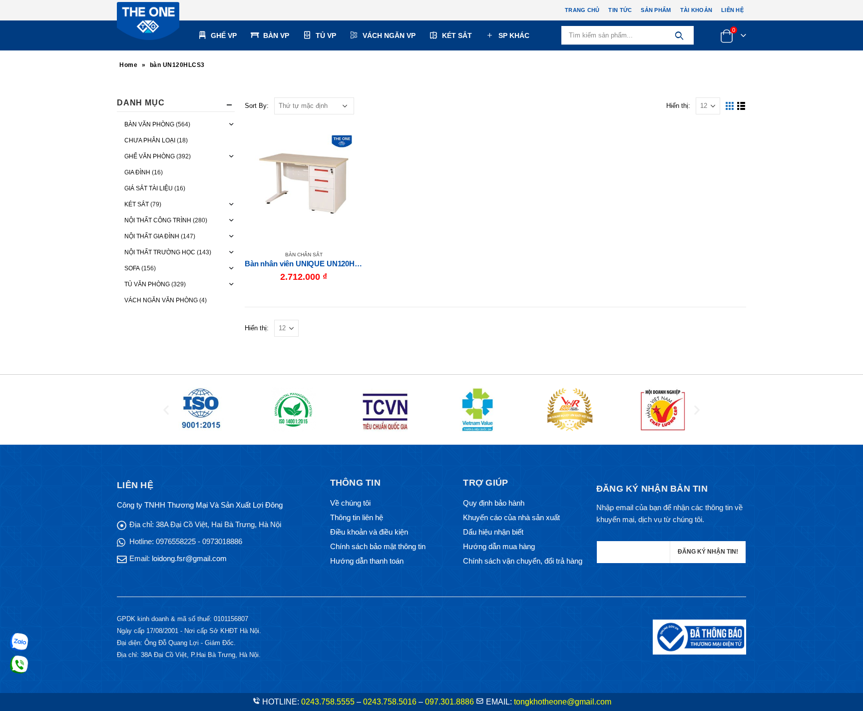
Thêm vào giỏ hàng (346, 141)
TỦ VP (326, 35)
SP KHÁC (513, 35)
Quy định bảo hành (493, 503)
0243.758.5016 (390, 702)
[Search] (679, 35)
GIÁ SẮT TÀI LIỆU (148, 188)
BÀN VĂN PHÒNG (149, 124)
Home (128, 64)
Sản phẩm (656, 10)
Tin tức (620, 10)
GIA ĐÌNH (137, 172)
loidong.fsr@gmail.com (189, 558)
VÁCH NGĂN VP (389, 35)
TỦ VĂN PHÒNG (147, 284)
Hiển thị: (678, 105)
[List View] (741, 106)
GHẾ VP (224, 35)
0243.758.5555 (328, 702)
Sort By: (257, 105)
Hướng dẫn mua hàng (499, 546)
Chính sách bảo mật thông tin (378, 546)
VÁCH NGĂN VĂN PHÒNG (161, 300)
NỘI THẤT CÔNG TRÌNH (157, 220)
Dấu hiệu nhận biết (493, 532)
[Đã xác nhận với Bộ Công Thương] (699, 636)
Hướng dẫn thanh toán (367, 561)
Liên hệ (732, 10)
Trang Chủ (582, 10)
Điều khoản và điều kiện (369, 532)
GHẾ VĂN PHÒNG (149, 156)
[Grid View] (730, 106)
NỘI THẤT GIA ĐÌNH (151, 236)
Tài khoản (696, 10)
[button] (166, 410)
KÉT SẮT (457, 35)
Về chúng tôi (350, 503)
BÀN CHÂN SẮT (304, 254)
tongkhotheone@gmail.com (562, 702)
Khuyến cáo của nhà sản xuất (511, 517)
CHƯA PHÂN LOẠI (149, 140)
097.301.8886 (449, 702)
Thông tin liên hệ (356, 517)
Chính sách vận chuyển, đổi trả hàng (522, 561)
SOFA (132, 268)
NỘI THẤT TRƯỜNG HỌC (159, 252)
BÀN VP (276, 35)
